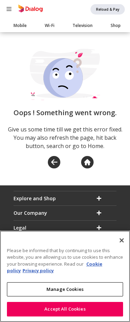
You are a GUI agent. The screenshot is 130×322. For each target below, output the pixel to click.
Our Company (30, 213)
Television (82, 25)
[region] (65, 276)
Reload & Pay (107, 9)
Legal (20, 227)
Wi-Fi (49, 25)
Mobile (20, 25)
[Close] (121, 240)
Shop (116, 25)
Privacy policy (38, 270)
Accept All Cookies (64, 309)
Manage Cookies (65, 289)
